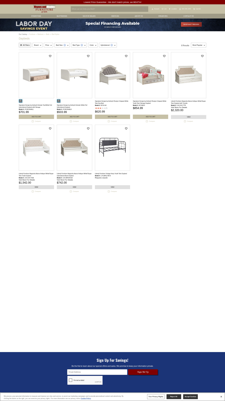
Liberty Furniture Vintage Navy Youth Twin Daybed (111, 173)
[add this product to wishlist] (50, 56)
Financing (163, 16)
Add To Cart (36, 117)
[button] (152, 9)
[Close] (221, 396)
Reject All (173, 396)
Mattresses (62, 16)
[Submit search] (143, 9)
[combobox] (37, 45)
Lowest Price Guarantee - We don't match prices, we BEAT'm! (112, 2)
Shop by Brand (89, 16)
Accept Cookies (190, 396)
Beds (47, 34)
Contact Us (188, 16)
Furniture (36, 16)
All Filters (26, 45)
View (188, 117)
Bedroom (41, 34)
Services (115, 16)
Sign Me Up (143, 372)
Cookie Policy (86, 398)
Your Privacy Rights (155, 396)
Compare (38, 121)
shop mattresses (191, 24)
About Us (139, 16)
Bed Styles (55, 34)
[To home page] (44, 9)
